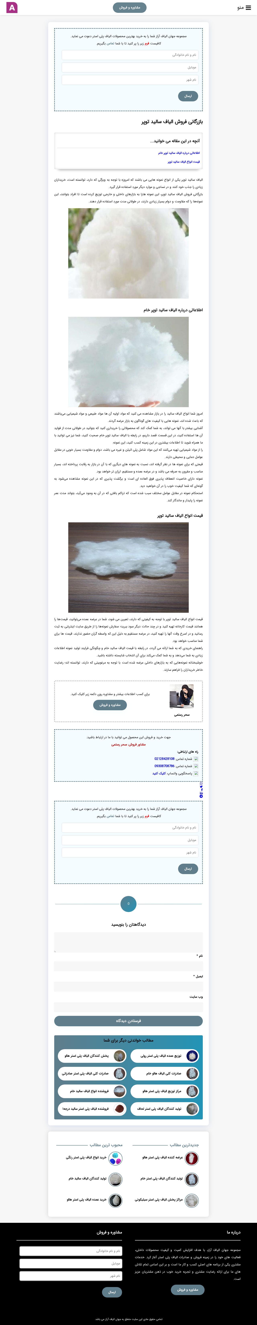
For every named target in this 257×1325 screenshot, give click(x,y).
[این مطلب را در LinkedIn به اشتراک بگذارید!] (201, 793)
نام (200, 955)
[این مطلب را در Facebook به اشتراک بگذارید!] (202, 790)
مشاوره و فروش (129, 7)
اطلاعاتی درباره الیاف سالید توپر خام (179, 153)
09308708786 (164, 766)
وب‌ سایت (196, 996)
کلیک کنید (159, 773)
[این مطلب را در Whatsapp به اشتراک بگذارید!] (201, 783)
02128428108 (164, 758)
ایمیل (198, 976)
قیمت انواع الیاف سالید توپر (184, 162)
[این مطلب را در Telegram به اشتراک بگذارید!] (201, 796)
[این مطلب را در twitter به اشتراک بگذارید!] (201, 786)
